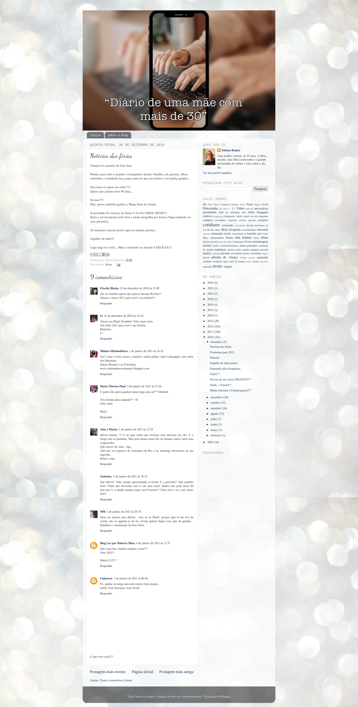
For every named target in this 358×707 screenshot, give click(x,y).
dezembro (217, 342)
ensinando (217, 233)
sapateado (262, 257)
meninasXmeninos (229, 245)
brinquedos (229, 216)
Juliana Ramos (230, 150)
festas (265, 233)
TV (233, 208)
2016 (210, 304)
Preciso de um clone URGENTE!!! (230, 379)
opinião (245, 249)
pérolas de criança (225, 257)
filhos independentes (213, 237)
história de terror (211, 241)
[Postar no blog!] (96, 254)
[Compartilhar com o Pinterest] (108, 254)
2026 (210, 282)
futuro (256, 237)
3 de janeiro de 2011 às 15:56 (144, 386)
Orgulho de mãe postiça (224, 363)
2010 (210, 337)
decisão (250, 225)
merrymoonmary (192, 696)
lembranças (238, 241)
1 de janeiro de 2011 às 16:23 (146, 351)
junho (214, 424)
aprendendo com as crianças (221, 212)
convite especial (247, 220)
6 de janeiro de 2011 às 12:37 (153, 543)
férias (108, 264)
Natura (257, 204)
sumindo (264, 261)
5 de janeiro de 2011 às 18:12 (130, 476)
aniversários (261, 208)
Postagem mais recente (108, 671)
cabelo (239, 216)
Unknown (106, 578)
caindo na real (250, 216)
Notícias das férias (220, 346)
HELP (242, 204)
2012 (210, 326)
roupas (251, 257)
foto (237, 238)
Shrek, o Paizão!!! (220, 385)
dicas (224, 229)
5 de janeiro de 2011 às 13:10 (136, 429)
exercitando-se (239, 233)
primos (246, 253)
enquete (206, 233)
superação (208, 266)
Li (101, 315)
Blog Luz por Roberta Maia (117, 543)
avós (244, 212)
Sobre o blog (118, 135)
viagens (228, 266)
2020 (210, 299)
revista (243, 257)
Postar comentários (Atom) (116, 680)
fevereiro (216, 435)
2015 (210, 310)
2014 (210, 315)
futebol (246, 238)
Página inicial (142, 671)
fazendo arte (254, 233)
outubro (216, 402)
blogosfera (218, 216)
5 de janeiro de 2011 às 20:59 (124, 511)
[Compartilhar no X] (100, 254)
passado (264, 249)
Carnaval (224, 204)
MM (102, 511)
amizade (249, 208)
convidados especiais (226, 220)
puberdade (256, 253)
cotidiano (211, 224)
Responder (106, 303)
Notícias (214, 357)
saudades (207, 261)
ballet (251, 212)
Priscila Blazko (109, 288)
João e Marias (108, 429)
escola (227, 233)
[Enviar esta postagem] (118, 264)
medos (216, 245)
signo (225, 261)
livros (248, 241)
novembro (217, 397)
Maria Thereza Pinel (113, 386)
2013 (210, 321)
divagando (235, 229)
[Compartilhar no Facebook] (104, 254)
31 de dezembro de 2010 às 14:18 (123, 315)
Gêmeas (234, 204)
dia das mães (213, 229)
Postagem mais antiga (176, 671)
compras (208, 220)
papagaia (254, 249)
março (215, 430)
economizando (249, 229)
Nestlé (265, 204)
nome (238, 249)
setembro (216, 408)
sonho (249, 261)
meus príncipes (249, 245)
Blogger (225, 696)
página (265, 253)
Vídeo (240, 208)
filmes (229, 237)
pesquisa (216, 253)
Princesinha (210, 208)
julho (214, 419)
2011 (210, 331)
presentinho (236, 253)
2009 (210, 442)
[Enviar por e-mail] (92, 254)
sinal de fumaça (237, 261)
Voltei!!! (215, 374)
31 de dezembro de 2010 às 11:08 (139, 288)
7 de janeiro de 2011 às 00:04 (131, 578)
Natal (250, 204)
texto (217, 266)
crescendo (227, 225)
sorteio (255, 261)
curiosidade (239, 225)
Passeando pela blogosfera (225, 368)
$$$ (205, 204)
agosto (215, 413)
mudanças (220, 249)
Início (96, 135)
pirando (225, 253)
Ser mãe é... (225, 208)
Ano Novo (213, 204)
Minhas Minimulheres (114, 351)
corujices (263, 220)
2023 (210, 293)
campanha (263, 216)
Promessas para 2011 (222, 352)
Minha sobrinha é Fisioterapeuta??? (230, 390)
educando (262, 229)
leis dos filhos (226, 242)
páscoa (206, 257)
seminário (217, 261)
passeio (207, 253)
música (230, 249)
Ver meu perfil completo (217, 172)
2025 (210, 288)
